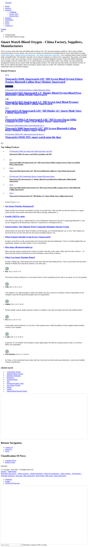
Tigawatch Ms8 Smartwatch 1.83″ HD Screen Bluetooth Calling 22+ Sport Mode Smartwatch (42, 171)
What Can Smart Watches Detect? (20, 257)
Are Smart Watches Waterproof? (19, 206)
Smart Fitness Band (7, 55)
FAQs (7, 24)
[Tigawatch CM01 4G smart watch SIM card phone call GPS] (30, 151)
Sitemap (3, 471)
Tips (8, 381)
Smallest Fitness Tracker (15, 374)
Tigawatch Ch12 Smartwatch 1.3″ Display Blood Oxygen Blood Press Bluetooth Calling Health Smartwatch (43, 93)
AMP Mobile (12, 471)
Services (8, 8)
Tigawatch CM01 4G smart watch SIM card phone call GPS (30, 154)
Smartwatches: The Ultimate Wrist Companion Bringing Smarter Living (37, 227)
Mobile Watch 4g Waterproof (25, 55)
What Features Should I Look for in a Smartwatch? (28, 237)
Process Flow (14, 16)
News (7, 22)
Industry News (10, 462)
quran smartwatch (60, 476)
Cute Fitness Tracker (14, 372)
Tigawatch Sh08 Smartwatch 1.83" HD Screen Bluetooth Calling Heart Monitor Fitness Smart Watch (40, 129)
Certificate (12, 12)
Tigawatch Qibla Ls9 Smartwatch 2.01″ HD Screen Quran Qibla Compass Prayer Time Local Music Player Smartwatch (40, 120)
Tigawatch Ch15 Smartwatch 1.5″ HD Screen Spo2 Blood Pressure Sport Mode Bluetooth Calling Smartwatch (42, 103)
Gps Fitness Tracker (13, 385)
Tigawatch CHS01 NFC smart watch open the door (33, 137)
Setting (9, 387)
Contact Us (9, 25)
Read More (9, 86)
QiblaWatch (9, 20)
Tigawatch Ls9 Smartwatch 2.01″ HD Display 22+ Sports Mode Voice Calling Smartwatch (43, 111)
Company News (10, 460)
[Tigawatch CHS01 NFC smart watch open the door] (24, 134)
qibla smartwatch (29, 476)
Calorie (9, 389)
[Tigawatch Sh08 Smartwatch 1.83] (24, 125)
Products (8, 18)
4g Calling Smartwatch (44, 55)
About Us (8, 10)
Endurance (10, 378)
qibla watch (49, 476)
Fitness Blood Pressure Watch (17, 391)
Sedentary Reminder (14, 376)
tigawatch (19, 476)
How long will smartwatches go (19, 247)
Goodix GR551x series (15, 216)
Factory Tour (13, 14)
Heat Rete (56, 55)
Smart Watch (40, 476)
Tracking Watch (12, 379)
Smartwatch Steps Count (15, 383)
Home (7, 6)
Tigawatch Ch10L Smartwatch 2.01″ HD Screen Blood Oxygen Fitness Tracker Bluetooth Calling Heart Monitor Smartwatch (44, 80)
